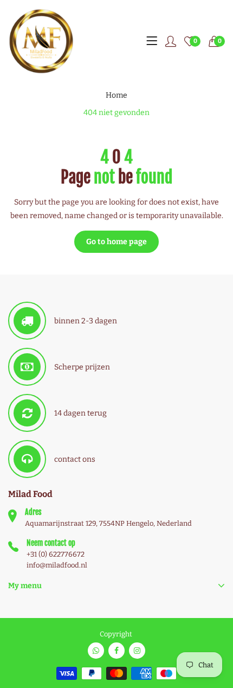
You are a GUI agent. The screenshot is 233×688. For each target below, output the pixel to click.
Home (116, 95)
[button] (217, 41)
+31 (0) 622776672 (56, 554)
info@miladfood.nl (57, 565)
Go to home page (116, 241)
